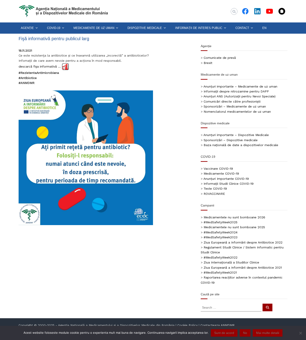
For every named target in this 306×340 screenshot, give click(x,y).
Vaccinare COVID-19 (218, 168)
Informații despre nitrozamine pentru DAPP (236, 91)
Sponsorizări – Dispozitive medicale (231, 140)
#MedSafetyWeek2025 (220, 222)
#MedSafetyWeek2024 (220, 232)
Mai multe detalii (267, 333)
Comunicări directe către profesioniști (232, 101)
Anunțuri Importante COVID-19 (226, 178)
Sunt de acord (224, 333)
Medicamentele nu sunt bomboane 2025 (234, 227)
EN (264, 28)
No (245, 333)
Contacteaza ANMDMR (217, 325)
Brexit (208, 63)
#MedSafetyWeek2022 (220, 257)
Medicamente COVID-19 (221, 173)
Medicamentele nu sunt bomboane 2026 (234, 217)
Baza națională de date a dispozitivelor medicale (241, 145)
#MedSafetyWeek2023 (220, 237)
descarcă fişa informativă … (40, 66)
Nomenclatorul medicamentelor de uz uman (237, 111)
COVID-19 (53, 28)
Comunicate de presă (220, 57)
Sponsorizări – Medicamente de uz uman (235, 106)
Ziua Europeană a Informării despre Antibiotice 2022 (243, 242)
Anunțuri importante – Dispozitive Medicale (236, 135)
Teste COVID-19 (215, 188)
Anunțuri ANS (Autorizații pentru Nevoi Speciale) (239, 96)
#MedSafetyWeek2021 (220, 272)
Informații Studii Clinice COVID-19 (229, 183)
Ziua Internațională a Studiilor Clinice (231, 262)
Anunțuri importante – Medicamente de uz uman (240, 86)
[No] (300, 333)
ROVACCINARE (214, 193)
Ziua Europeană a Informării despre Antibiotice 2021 (243, 267)
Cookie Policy (187, 325)
